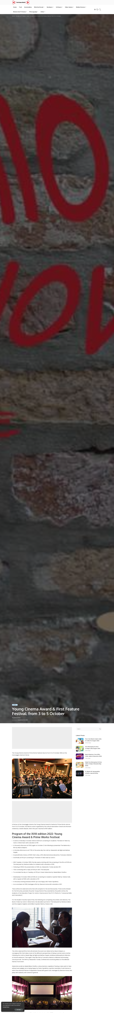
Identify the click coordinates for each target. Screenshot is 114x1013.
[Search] (100, 9)
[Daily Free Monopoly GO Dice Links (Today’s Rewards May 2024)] (80, 765)
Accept (19, 1009)
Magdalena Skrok (16, 717)
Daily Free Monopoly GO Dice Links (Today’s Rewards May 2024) (93, 763)
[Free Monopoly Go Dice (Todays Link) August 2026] (80, 749)
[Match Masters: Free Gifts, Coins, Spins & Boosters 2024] (80, 756)
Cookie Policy (6, 1007)
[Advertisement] (42, 738)
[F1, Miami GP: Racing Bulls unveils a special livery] (80, 773)
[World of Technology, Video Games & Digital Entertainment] (21, 2)
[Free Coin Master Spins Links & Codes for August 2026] (80, 741)
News (15, 704)
